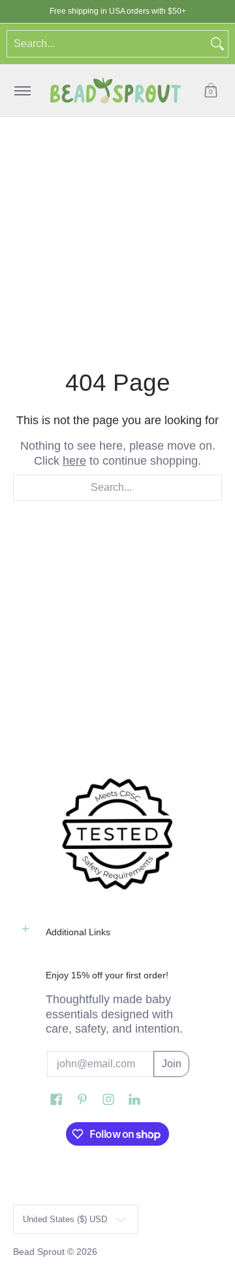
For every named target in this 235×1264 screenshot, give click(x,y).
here (74, 460)
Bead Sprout (40, 1252)
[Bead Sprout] (115, 90)
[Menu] (22, 90)
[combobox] (107, 44)
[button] (211, 90)
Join (171, 1063)
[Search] (217, 44)
